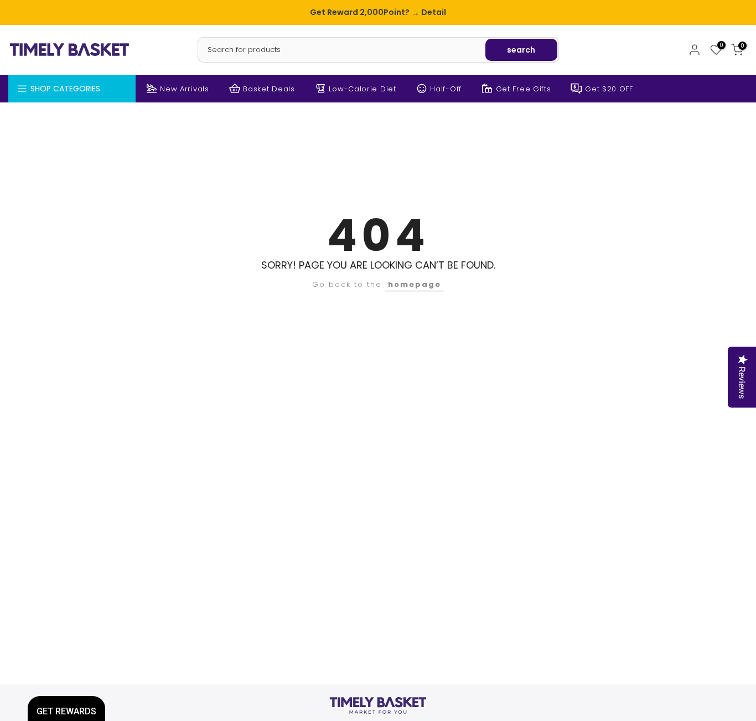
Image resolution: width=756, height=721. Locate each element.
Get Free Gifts (523, 89)
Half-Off (446, 89)
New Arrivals (184, 89)
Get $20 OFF (609, 89)
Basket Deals (268, 89)
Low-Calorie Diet (362, 89)
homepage (414, 284)
